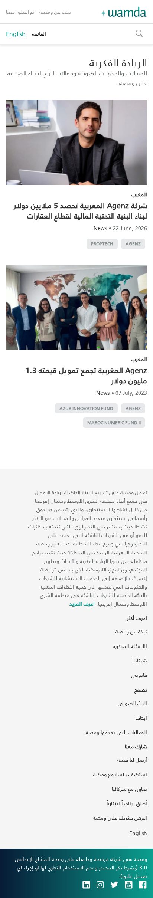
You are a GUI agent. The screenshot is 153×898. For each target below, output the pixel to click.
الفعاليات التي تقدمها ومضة (116, 732)
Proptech (102, 243)
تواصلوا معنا (20, 12)
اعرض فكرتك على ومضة (120, 818)
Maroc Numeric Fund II (114, 422)
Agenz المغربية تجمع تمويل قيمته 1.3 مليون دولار (86, 375)
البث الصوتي (132, 703)
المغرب (139, 194)
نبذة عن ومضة (55, 12)
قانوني (139, 675)
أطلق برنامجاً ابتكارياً (127, 803)
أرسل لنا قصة (132, 760)
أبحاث (141, 717)
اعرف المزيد (82, 604)
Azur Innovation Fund (86, 408)
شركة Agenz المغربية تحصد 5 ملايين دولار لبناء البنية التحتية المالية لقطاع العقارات (80, 210)
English (16, 34)
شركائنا (139, 660)
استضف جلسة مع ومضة (120, 774)
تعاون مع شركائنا (129, 789)
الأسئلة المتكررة (130, 646)
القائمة (39, 33)
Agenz (133, 243)
